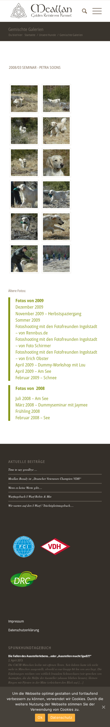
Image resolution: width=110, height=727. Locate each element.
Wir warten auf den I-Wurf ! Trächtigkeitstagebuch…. (41, 506)
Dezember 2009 (29, 307)
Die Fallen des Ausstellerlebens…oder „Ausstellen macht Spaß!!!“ (49, 656)
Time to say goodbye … (22, 470)
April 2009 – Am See (33, 371)
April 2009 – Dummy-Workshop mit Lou (50, 365)
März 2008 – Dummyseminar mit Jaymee (51, 405)
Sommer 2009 (27, 320)
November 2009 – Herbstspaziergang (48, 314)
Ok (40, 717)
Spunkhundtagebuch (29, 648)
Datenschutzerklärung (23, 630)
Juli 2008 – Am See (31, 398)
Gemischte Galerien (26, 29)
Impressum (16, 621)
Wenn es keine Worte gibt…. (25, 488)
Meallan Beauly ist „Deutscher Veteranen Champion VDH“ (44, 479)
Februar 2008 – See (32, 418)
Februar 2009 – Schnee (36, 378)
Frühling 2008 (27, 411)
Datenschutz (61, 717)
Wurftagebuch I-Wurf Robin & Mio (30, 496)
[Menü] (94, 11)
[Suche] (82, 11)
